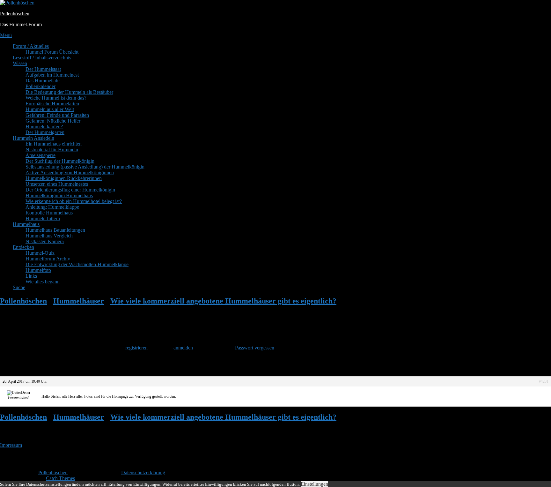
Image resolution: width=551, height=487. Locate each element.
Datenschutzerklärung (143, 472)
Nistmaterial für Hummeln (52, 149)
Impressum (11, 445)
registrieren (136, 347)
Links (31, 276)
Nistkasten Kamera (45, 241)
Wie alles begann (43, 281)
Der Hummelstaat (43, 69)
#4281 (543, 381)
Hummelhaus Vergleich (49, 235)
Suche (19, 287)
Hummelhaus (26, 224)
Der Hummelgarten (45, 132)
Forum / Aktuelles (31, 46)
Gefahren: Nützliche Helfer (53, 121)
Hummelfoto (38, 270)
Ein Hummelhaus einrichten (54, 143)
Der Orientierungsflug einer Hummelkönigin (70, 189)
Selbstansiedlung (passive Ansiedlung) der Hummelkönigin (85, 166)
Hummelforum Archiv (48, 258)
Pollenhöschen (14, 13)
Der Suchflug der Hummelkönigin (60, 161)
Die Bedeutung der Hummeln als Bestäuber (69, 92)
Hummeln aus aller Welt (50, 109)
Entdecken (23, 247)
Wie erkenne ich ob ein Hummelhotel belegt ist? (74, 201)
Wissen (20, 63)
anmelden (183, 347)
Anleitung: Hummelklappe (52, 207)
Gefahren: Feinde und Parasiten (57, 115)
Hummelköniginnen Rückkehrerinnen (64, 178)
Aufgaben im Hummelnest (52, 75)
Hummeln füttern (43, 218)
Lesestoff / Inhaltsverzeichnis (42, 57)
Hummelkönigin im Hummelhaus (59, 195)
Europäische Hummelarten (52, 103)
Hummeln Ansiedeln (33, 138)
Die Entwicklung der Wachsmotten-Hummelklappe (77, 264)
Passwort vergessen (254, 347)
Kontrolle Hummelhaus (49, 212)
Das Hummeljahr (43, 80)
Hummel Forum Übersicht (52, 52)
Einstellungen (314, 484)
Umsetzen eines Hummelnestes (57, 184)
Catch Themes (60, 478)
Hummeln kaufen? (44, 126)
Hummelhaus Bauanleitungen (55, 230)
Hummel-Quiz (40, 253)
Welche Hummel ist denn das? (56, 98)
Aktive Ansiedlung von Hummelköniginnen (70, 172)
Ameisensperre (40, 155)
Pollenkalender (40, 86)
